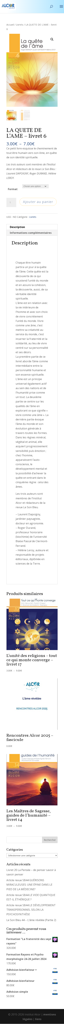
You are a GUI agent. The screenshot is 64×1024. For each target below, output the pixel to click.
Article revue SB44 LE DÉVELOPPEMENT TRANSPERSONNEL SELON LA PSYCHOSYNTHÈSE (31, 909)
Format (13, 189)
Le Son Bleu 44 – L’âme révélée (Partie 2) (31, 920)
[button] (52, 39)
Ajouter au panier (38, 201)
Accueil (10, 24)
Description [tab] (17, 227)
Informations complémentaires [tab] (31, 233)
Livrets (19, 24)
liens (38, 1019)
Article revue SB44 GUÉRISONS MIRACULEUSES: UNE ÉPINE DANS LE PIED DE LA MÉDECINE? (29, 884)
